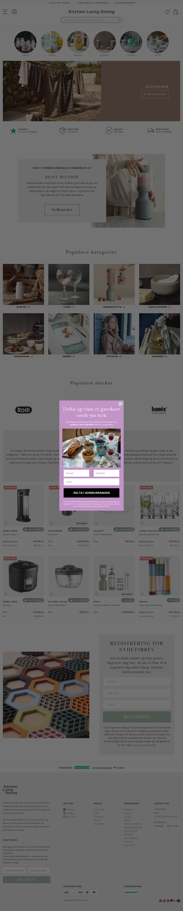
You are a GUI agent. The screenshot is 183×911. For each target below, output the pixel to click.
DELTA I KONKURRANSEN (91, 493)
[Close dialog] (120, 404)
